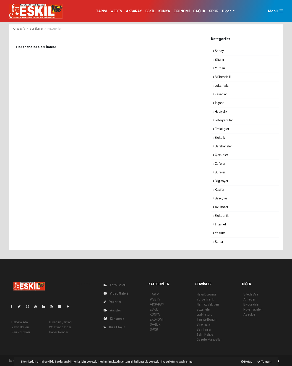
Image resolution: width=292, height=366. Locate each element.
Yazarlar (115, 302)
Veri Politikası (20, 332)
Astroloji (249, 314)
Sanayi (219, 51)
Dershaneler (223, 146)
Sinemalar (204, 324)
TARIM (101, 11)
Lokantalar (222, 85)
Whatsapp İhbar (60, 327)
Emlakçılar (221, 129)
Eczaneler (204, 309)
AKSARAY (134, 11)
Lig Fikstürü (204, 314)
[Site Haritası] (61, 306)
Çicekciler (221, 155)
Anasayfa (19, 28)
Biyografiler (251, 304)
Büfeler (219, 172)
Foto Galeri (117, 285)
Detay (248, 361)
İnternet (220, 224)
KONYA (164, 11)
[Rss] (53, 306)
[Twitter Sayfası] (21, 306)
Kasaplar (220, 94)
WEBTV (116, 11)
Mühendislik (223, 77)
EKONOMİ (182, 11)
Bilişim (219, 59)
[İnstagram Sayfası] (29, 306)
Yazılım (219, 233)
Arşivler (115, 310)
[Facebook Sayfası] (13, 306)
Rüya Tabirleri (252, 309)
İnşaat (219, 103)
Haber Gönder (58, 332)
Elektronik (221, 215)
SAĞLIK (199, 11)
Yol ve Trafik (205, 299)
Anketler (249, 299)
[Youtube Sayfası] (37, 306)
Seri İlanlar (36, 28)
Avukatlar (221, 207)
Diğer (227, 11)
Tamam (265, 361)
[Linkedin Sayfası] (45, 306)
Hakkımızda (19, 322)
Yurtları (219, 68)
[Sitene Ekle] (70, 306)
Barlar (218, 241)
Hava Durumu (206, 294)
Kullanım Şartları (60, 322)
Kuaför (219, 189)
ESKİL (150, 11)
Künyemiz (116, 319)
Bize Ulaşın (116, 327)
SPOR (213, 11)
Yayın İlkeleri (20, 327)
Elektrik (219, 137)
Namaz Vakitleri (208, 304)
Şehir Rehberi (206, 334)
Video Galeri (118, 293)
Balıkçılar (220, 198)
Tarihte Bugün (206, 319)
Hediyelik (220, 111)
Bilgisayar (221, 181)
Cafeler (219, 163)
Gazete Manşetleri (209, 339)
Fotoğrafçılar (223, 120)
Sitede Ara (250, 294)
